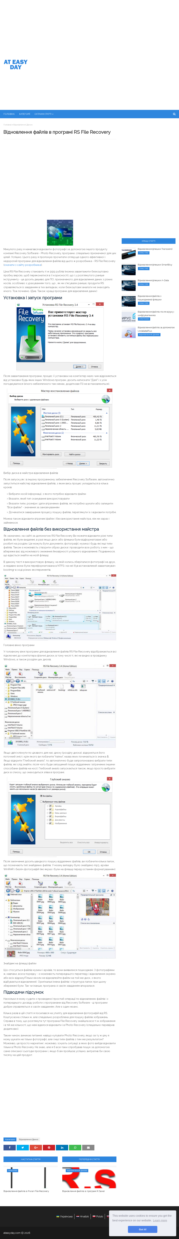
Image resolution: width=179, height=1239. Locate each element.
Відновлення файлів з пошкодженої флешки (150, 298)
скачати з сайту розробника (22, 264)
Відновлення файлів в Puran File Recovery (26, 1191)
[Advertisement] (89, 26)
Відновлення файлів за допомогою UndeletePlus (156, 329)
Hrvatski (84, 1216)
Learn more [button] (160, 1220)
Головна (7, 124)
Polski (99, 1216)
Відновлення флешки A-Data (153, 280)
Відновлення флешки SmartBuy (155, 264)
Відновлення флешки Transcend (155, 249)
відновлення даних (23, 124)
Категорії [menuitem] (24, 114)
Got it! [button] (142, 1229)
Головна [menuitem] (9, 114)
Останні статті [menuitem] (43, 114)
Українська (66, 1216)
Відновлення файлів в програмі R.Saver (83, 1191)
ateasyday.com (11, 1233)
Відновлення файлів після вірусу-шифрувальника (156, 313)
